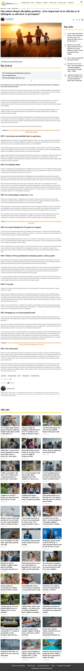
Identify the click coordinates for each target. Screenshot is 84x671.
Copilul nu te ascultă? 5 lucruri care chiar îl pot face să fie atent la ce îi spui (10, 497)
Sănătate (45, 2)
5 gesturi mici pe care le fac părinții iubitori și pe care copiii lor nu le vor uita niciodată (9, 609)
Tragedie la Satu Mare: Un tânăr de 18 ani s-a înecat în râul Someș (10, 653)
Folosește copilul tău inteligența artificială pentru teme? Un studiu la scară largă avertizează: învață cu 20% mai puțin (31, 431)
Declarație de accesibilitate (64, 665)
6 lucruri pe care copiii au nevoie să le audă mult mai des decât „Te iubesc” (51, 588)
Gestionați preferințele (43, 665)
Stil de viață (53, 2)
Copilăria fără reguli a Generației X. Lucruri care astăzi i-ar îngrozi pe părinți (31, 497)
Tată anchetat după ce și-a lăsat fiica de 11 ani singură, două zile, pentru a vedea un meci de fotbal (52, 498)
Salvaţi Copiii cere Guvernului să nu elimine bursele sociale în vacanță (9, 588)
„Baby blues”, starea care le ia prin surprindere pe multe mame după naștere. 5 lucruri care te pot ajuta (10, 453)
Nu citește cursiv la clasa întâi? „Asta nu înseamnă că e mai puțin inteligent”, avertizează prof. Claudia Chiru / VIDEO (52, 521)
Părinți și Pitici (3, 8)
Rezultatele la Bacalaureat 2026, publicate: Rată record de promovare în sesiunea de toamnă (52, 609)
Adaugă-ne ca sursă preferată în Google (13, 61)
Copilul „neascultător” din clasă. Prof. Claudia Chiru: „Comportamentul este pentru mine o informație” (9, 476)
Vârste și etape (62, 2)
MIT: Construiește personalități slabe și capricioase (16, 73)
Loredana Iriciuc (10, 18)
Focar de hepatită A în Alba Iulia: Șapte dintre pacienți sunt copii (10, 542)
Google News (12, 382)
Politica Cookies (31, 665)
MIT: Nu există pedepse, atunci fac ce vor (13, 78)
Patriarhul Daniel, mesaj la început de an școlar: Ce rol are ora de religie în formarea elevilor (31, 453)
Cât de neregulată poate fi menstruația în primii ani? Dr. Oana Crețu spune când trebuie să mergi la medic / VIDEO (52, 476)
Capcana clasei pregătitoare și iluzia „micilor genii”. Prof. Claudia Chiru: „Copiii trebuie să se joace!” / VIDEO (31, 654)
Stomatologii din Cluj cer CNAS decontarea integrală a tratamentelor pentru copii (31, 588)
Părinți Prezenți (26, 2)
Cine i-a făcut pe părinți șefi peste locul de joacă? (52, 451)
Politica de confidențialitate (18, 665)
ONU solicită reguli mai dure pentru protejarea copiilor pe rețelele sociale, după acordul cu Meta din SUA (10, 431)
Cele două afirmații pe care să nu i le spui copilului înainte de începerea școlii (51, 430)
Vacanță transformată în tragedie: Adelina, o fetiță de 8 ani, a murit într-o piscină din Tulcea (31, 632)
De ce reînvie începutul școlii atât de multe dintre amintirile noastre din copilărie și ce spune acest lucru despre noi (31, 476)
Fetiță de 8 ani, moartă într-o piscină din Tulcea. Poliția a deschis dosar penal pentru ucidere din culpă (52, 654)
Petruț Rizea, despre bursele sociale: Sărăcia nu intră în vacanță (31, 542)
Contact (53, 665)
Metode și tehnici (15, 8)
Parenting (38, 2)
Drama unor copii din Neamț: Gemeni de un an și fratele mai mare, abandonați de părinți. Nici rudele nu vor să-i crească (51, 632)
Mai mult (70, 2)
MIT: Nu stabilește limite (9, 75)
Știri (32, 2)
